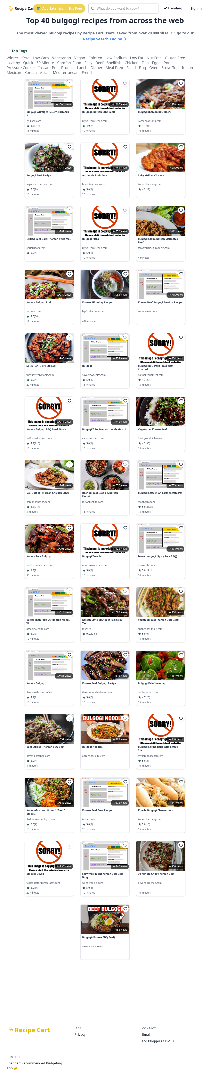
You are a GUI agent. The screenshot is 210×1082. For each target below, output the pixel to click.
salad (131, 67)
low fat (136, 57)
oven (153, 67)
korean (30, 72)
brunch (67, 67)
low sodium (116, 57)
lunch (82, 67)
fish (145, 62)
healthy (13, 62)
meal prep (114, 67)
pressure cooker (21, 67)
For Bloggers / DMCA (158, 1041)
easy (88, 62)
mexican (14, 72)
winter (12, 57)
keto (26, 57)
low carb (41, 57)
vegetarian (61, 57)
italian (187, 67)
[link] (49, 106)
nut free (154, 57)
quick (28, 62)
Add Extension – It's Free (62, 8)
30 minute (45, 62)
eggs (156, 62)
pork (168, 62)
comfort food (69, 62)
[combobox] (123, 8)
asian (45, 72)
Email (146, 1034)
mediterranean (66, 72)
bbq (142, 67)
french (88, 72)
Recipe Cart (32, 1030)
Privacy (80, 1034)
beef (99, 62)
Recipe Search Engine (102, 38)
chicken (95, 57)
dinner (96, 67)
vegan (79, 57)
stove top (170, 67)
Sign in (196, 8)
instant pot (48, 67)
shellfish (114, 62)
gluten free (175, 57)
